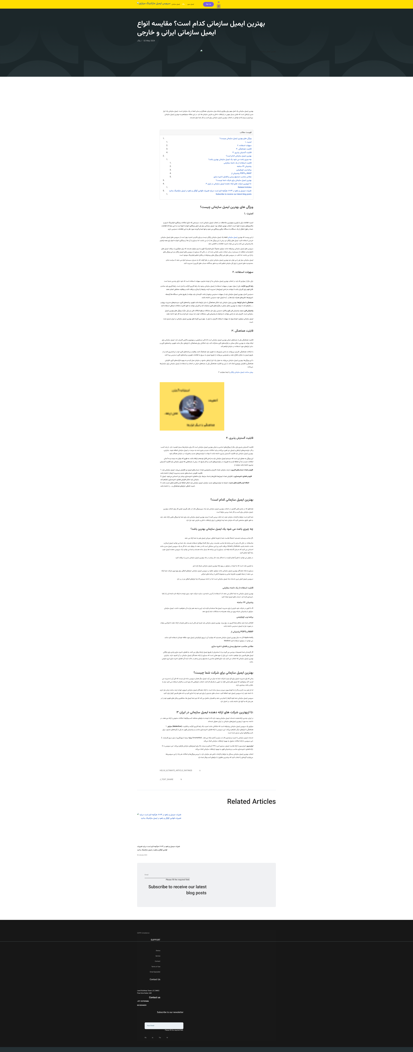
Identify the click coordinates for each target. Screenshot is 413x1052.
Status (158, 951)
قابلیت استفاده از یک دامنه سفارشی (237, 163)
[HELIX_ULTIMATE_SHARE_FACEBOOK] (176, 779)
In (152, 1038)
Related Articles (244, 187)
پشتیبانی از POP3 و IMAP (241, 173)
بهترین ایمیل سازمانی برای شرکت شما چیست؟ (233, 180)
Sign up (208, 4)
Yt (167, 1038)
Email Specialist (155, 972)
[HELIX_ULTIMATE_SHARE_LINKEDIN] (186, 779)
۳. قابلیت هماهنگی (243, 149)
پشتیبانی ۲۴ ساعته (244, 166)
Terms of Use (155, 967)
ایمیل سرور (190, 4)
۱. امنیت (248, 142)
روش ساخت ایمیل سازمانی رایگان (236, 372)
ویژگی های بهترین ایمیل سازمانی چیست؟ (235, 138)
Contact (157, 961)
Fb (145, 1038)
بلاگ (183, 4)
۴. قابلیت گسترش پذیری (242, 152)
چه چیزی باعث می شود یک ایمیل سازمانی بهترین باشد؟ (229, 159)
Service (158, 956)
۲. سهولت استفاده (244, 145)
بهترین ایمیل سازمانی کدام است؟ (238, 156)
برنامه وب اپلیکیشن (243, 169)
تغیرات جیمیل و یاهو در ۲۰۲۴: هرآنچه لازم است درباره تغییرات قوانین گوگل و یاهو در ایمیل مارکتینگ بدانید (210, 190)
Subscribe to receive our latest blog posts (233, 194)
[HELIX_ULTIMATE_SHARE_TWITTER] (181, 779)
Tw (160, 1038)
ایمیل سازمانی (176, 4)
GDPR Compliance (143, 933)
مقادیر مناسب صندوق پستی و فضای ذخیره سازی (232, 176)
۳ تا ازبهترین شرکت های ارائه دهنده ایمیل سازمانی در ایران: (228, 183)
